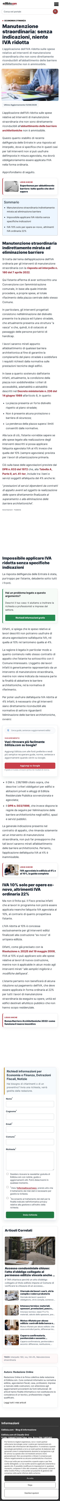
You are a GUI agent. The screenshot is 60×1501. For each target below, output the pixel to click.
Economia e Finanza (15, 21)
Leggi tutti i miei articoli (15, 1402)
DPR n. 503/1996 (19, 805)
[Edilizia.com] (9, 4)
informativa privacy (27, 1188)
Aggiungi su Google (30, 765)
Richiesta (11, 1149)
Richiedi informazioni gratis (30, 617)
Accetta (30, 1478)
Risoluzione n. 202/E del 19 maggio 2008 (28, 951)
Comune (11, 1136)
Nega (30, 1485)
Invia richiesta (30, 1215)
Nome (9, 1098)
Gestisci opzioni (31, 1493)
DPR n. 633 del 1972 (15, 469)
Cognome (11, 1111)
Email (9, 1123)
